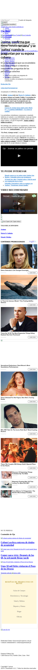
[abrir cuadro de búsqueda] (4, 22)
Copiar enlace (16, 221)
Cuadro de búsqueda (25, 20)
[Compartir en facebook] (19, 215)
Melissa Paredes (10, 65)
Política (7, 70)
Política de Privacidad (26, 51)
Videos (7, 28)
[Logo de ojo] (5, 42)
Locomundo (8, 35)
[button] (19, 156)
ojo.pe (3, 51)
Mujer (6, 33)
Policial (7, 31)
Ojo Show (8, 30)
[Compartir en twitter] (19, 217)
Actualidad (8, 37)
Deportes (7, 38)
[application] (19, 156)
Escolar (7, 77)
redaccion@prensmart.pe (9, 88)
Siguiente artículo (6, 573)
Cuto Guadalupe (10, 63)
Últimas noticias (10, 58)
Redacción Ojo (6, 84)
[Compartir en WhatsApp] (19, 219)
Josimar (3, 229)
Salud (6, 75)
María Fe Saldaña (7, 233)
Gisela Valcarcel (10, 59)
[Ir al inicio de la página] (5, 527)
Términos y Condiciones (12, 51)
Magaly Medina (9, 61)
